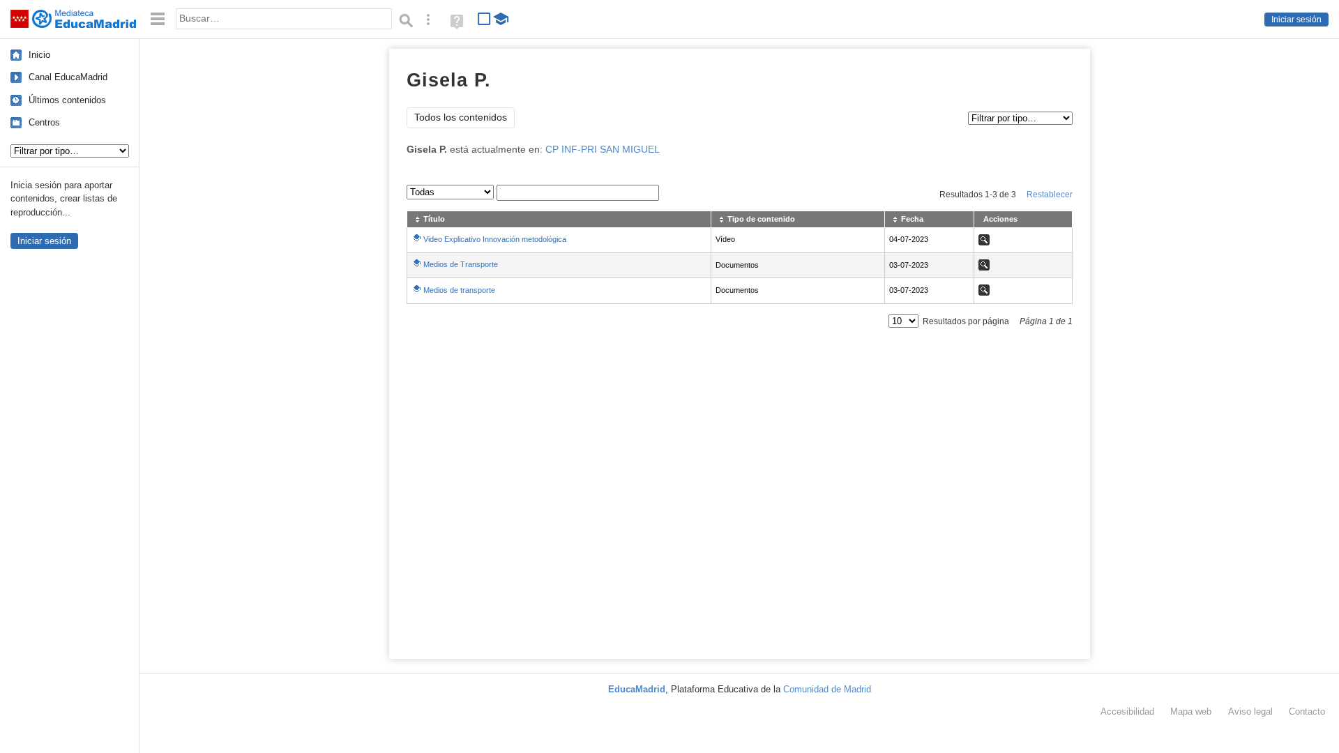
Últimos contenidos (67, 100)
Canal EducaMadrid (68, 77)
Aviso (1250, 711)
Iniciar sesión (1296, 19)
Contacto (1307, 711)
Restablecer (1050, 194)
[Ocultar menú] (157, 19)
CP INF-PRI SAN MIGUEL (602, 149)
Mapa (1190, 711)
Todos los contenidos (460, 117)
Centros (44, 122)
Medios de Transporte (460, 264)
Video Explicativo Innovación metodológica (494, 239)
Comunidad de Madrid (827, 689)
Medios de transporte (459, 290)
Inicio (39, 55)
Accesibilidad (1127, 711)
